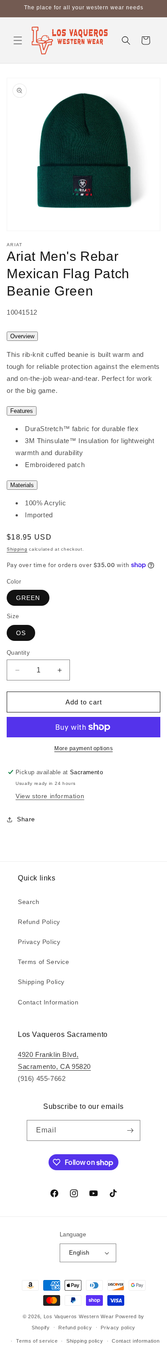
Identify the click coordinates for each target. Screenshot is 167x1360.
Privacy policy (118, 1327)
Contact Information (48, 1002)
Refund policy (75, 1327)
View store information (50, 796)
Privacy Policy (39, 941)
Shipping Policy (41, 981)
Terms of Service (43, 961)
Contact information (135, 1341)
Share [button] (26, 819)
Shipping (17, 549)
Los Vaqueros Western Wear (79, 1316)
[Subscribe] (130, 1130)
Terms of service (36, 1341)
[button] (18, 40)
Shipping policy (84, 1341)
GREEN (28, 597)
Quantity (18, 652)
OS (21, 632)
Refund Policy (39, 921)
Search (29, 901)
